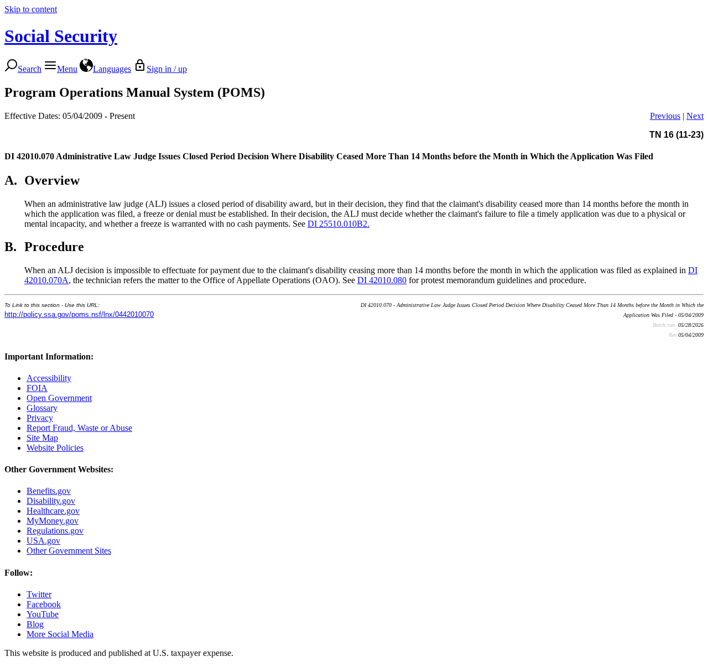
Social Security (60, 36)
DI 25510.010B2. (338, 223)
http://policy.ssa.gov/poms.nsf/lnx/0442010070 (79, 314)
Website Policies (55, 447)
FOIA (37, 388)
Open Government (59, 398)
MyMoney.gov (53, 520)
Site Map (42, 437)
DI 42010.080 (382, 280)
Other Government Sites (69, 550)
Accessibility (49, 378)
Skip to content (30, 9)
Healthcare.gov (53, 510)
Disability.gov (51, 501)
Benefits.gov (49, 491)
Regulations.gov (55, 530)
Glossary (42, 408)
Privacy (40, 418)
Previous (665, 116)
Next (695, 116)
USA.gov (43, 540)
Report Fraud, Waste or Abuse (79, 427)
